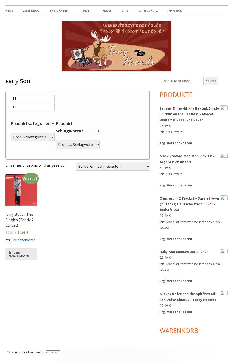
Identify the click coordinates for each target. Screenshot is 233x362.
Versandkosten (24, 240)
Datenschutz (148, 10)
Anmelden (52, 352)
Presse (107, 10)
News (9, 10)
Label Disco (31, 10)
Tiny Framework (32, 352)
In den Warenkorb (19, 254)
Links (124, 10)
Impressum (175, 10)
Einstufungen (59, 10)
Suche (211, 80)
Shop (86, 10)
